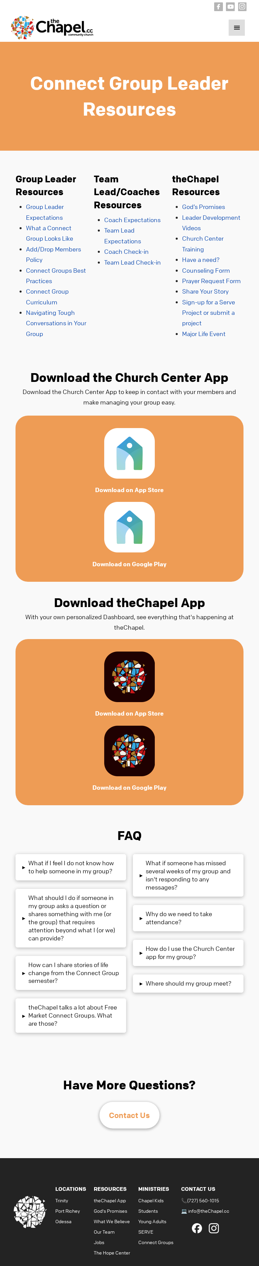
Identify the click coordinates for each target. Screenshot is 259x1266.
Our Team (104, 1232)
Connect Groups (155, 1242)
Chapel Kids (151, 1200)
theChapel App (110, 1200)
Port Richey (67, 1211)
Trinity (61, 1200)
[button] (237, 28)
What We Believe (112, 1221)
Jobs (99, 1242)
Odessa (63, 1221)
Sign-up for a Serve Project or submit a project (208, 312)
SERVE (145, 1232)
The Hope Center (112, 1252)
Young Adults (152, 1221)
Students (148, 1211)
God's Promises (110, 1211)
